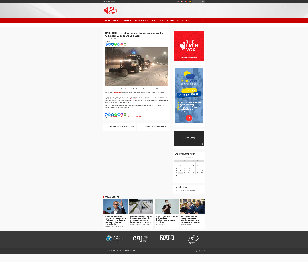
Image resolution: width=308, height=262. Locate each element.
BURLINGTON (113, 117)
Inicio (107, 20)
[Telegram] (118, 44)
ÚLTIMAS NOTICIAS (112, 197)
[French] (182, 1)
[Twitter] (109, 44)
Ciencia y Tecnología (141, 20)
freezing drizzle (117, 92)
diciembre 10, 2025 (160, 224)
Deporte (161, 20)
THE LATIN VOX (117, 251)
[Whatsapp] (115, 44)
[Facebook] (106, 44)
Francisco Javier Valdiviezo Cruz (164, 226)
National (135, 117)
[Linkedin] (112, 44)
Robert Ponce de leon (119, 39)
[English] (178, 1)
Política (180, 20)
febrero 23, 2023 (109, 39)
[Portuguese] (186, 1)
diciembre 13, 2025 (109, 226)
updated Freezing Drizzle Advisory (130, 99)
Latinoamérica (126, 20)
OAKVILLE (139, 117)
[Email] (125, 44)
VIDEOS (188, 20)
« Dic (188, 178)
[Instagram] (121, 44)
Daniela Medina (119, 226)
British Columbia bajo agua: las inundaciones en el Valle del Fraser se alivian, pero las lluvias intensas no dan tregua (141, 219)
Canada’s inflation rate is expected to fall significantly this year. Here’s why (155, 127)
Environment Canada (126, 117)
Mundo (115, 20)
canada (119, 117)
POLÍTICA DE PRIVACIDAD (129, 251)
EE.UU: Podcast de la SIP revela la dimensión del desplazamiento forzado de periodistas (167, 219)
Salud (153, 20)
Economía (170, 20)
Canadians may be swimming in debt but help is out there (120, 127)
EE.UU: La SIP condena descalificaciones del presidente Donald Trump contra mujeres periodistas (190, 219)
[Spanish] (190, 1)
